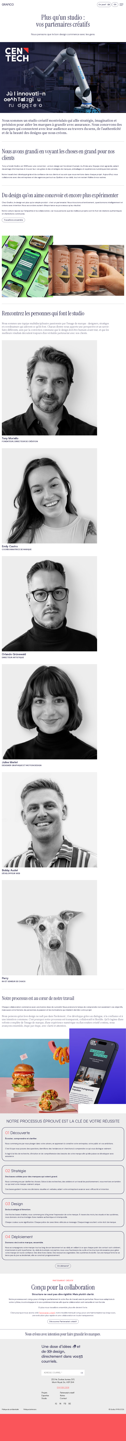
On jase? (102, 4)
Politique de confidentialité (10, 1409)
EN (115, 4)
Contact (63, 1398)
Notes (62, 1395)
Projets (44, 1392)
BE (69, 1403)
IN (60, 1403)
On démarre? (63, 1266)
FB (65, 1403)
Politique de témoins (30, 1409)
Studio (44, 1398)
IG (56, 1403)
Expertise (45, 1395)
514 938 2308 (63, 1387)
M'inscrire (81, 1373)
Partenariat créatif (47, 1312)
